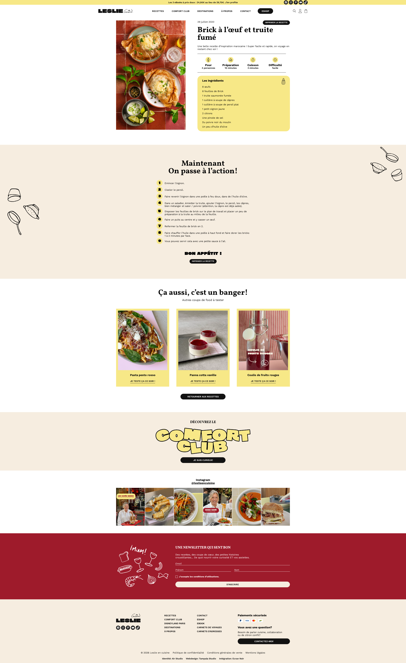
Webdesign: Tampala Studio (201, 658)
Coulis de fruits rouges (263, 375)
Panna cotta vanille (203, 375)
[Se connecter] (300, 11)
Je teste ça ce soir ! (142, 381)
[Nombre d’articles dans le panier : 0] (305, 11)
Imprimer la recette (276, 22)
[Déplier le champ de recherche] (294, 11)
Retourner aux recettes (203, 396)
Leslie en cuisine (160, 652)
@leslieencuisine (203, 483)
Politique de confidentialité (188, 652)
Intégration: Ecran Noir (231, 658)
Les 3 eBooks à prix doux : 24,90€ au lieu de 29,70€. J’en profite (203, 2)
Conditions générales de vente (224, 652)
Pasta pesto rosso (142, 375)
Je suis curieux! (203, 460)
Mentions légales (255, 652)
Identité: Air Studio (172, 658)
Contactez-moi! (263, 641)
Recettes (158, 11)
